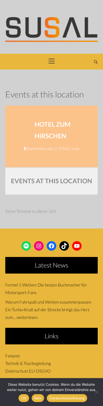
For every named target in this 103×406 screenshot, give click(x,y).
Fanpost (12, 355)
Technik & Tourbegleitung (28, 363)
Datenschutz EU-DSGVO (28, 371)
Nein (37, 398)
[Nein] (96, 392)
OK (23, 398)
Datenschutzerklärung (67, 398)
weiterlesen (27, 317)
